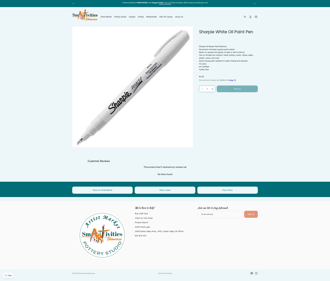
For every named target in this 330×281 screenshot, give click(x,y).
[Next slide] (255, 3)
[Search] (245, 17)
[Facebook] (251, 273)
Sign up (251, 214)
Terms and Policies (165, 273)
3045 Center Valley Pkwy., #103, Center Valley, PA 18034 (159, 231)
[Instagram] (256, 273)
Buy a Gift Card (141, 213)
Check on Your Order (144, 218)
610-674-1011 (140, 236)
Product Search (141, 222)
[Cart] (256, 17)
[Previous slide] (73, 3)
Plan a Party (227, 190)
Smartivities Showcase (86, 273)
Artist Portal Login (142, 227)
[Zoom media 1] (132, 86)
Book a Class (165, 190)
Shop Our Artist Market (102, 190)
